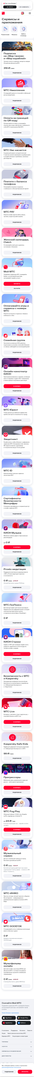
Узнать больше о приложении (10, 1013)
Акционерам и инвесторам (20, 1036)
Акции (3, 1033)
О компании (5, 1030)
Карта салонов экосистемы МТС (17, 1033)
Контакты (22, 1030)
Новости (29, 1030)
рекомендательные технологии (11, 1067)
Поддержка (14, 1030)
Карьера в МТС (6, 1036)
